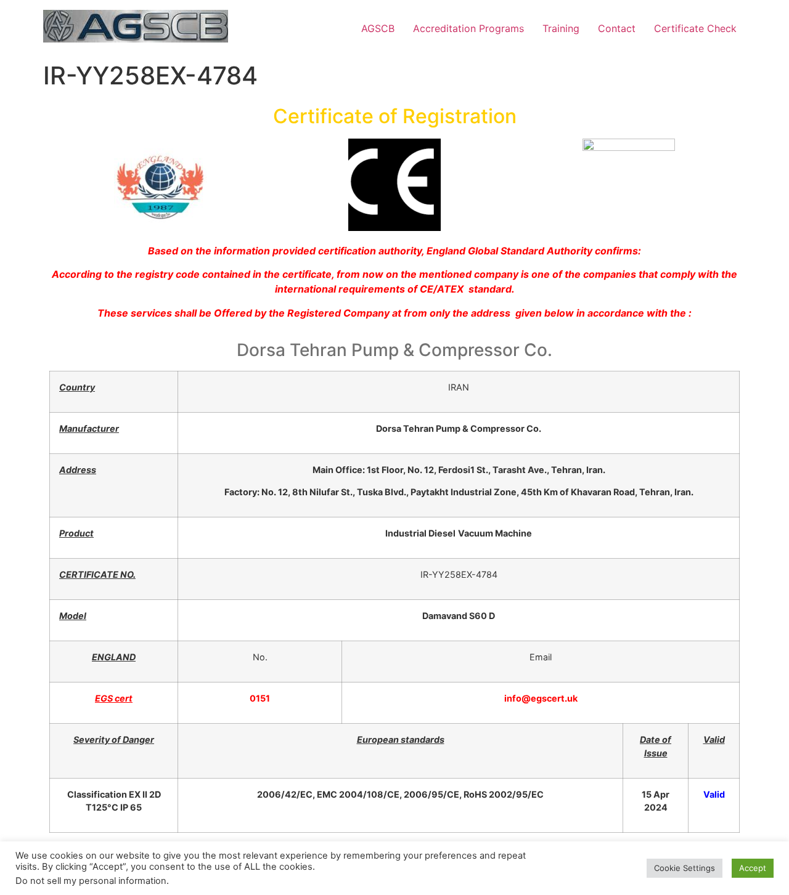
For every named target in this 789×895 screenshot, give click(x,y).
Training (560, 28)
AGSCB (377, 28)
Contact (617, 28)
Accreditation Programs (468, 28)
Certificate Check (695, 28)
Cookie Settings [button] (684, 868)
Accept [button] (752, 868)
